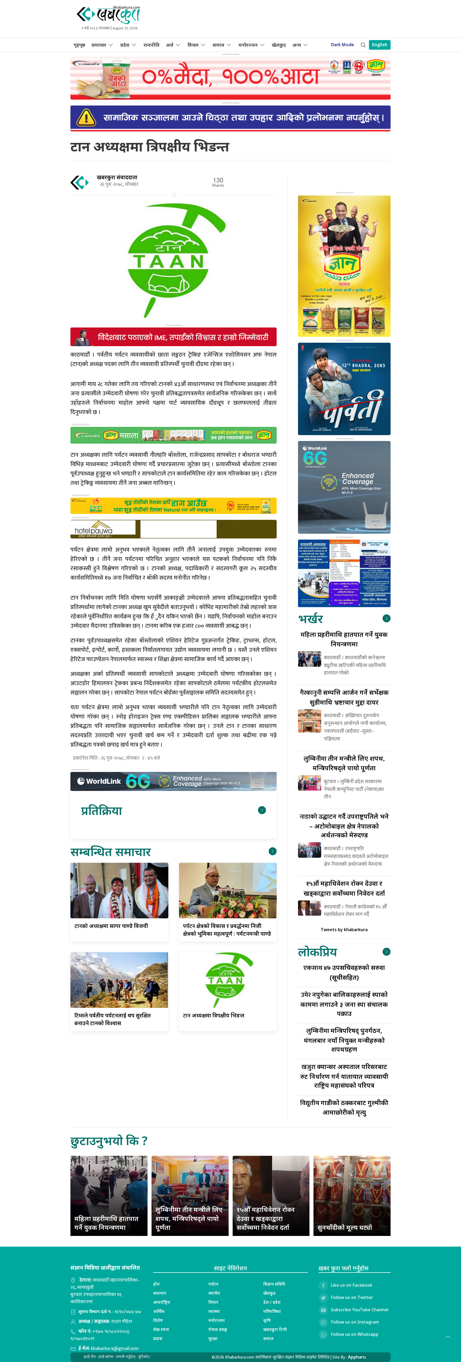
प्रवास (157, 1338)
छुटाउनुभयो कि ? (109, 1140)
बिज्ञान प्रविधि (274, 1284)
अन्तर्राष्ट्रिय (161, 1302)
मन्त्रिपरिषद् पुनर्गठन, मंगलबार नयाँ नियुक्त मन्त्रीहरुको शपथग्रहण (344, 1039)
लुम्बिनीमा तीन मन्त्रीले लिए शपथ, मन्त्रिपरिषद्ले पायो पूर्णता (189, 1218)
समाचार (99, 45)
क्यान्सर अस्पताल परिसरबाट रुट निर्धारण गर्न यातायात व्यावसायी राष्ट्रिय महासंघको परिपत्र (344, 1076)
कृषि (267, 1320)
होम (156, 1284)
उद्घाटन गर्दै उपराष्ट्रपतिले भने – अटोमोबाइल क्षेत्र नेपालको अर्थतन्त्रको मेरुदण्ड (344, 825)
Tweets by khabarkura (344, 929)
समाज (218, 45)
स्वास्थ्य (214, 1311)
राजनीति (152, 45)
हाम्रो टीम (90, 1357)
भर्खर (310, 618)
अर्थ (169, 45)
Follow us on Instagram (355, 1322)
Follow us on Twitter (352, 1297)
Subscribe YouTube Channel (359, 1310)
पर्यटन (213, 1284)
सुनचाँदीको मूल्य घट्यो (344, 1227)
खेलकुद (279, 45)
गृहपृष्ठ (79, 45)
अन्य (296, 45)
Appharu (357, 1357)
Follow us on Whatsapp (354, 1334)
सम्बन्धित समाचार (110, 851)
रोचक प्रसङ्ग (217, 1329)
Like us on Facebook (351, 1285)
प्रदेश (124, 45)
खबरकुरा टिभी (275, 1329)
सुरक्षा (213, 1338)
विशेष (158, 1320)
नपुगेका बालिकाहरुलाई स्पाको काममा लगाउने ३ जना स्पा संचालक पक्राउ (344, 1003)
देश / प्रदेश (272, 1302)
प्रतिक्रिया (101, 810)
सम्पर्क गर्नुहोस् (126, 1357)
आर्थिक (159, 1311)
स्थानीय (214, 1293)
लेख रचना (161, 1329)
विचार (193, 45)
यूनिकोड (143, 1357)
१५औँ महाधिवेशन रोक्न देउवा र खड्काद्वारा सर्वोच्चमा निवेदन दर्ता (266, 1218)
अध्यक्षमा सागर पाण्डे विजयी (111, 926)
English (379, 45)
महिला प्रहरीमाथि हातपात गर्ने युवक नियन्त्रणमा (106, 1223)
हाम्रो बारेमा (105, 1357)
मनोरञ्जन (248, 45)
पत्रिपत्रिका (272, 1311)
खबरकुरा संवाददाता (117, 177)
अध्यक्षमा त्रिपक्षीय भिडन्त (213, 1015)
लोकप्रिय (317, 952)
